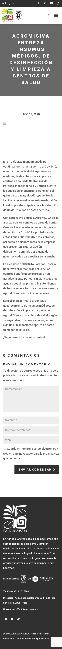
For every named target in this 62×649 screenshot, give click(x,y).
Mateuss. (45, 638)
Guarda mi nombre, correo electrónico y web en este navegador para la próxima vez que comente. (31, 453)
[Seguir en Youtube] (51, 3)
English (9, 3)
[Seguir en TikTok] (57, 3)
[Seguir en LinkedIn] (45, 3)
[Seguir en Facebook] (38, 3)
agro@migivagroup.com (24, 609)
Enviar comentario (36, 469)
